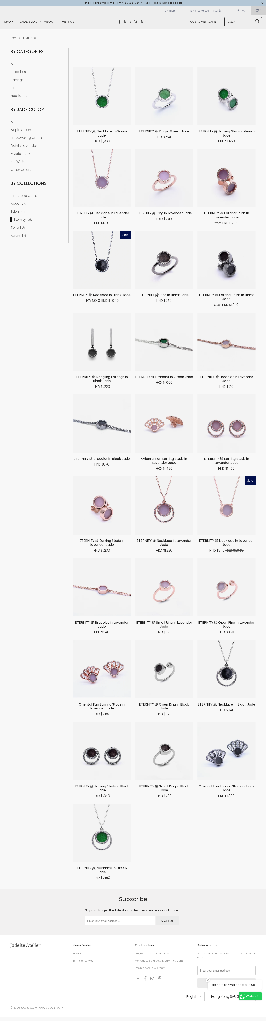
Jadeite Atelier (29, 1007)
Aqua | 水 (18, 203)
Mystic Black (20, 153)
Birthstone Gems (24, 195)
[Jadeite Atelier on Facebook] (145, 979)
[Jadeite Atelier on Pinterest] (160, 979)
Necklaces (19, 96)
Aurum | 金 (19, 235)
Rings (15, 88)
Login (244, 10)
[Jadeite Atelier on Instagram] (152, 979)
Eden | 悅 (18, 211)
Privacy (77, 953)
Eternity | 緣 (23, 219)
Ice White (18, 161)
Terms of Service (83, 960)
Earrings (17, 80)
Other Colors (21, 169)
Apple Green (21, 130)
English (170, 10)
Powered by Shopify (51, 1007)
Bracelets (18, 72)
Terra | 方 (18, 227)
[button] (10, 22)
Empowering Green (26, 137)
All (12, 64)
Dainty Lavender (24, 145)
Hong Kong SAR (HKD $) (205, 10)
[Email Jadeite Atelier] (138, 979)
